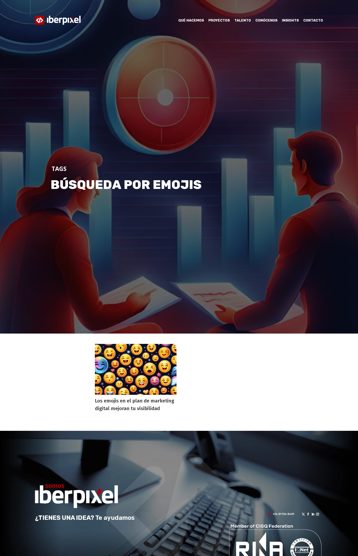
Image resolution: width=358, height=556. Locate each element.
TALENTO (242, 20)
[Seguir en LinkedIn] (311, 514)
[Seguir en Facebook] (306, 514)
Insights (290, 20)
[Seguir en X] (302, 514)
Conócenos (266, 20)
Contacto (313, 20)
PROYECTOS (219, 20)
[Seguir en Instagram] (316, 514)
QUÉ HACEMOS (191, 20)
